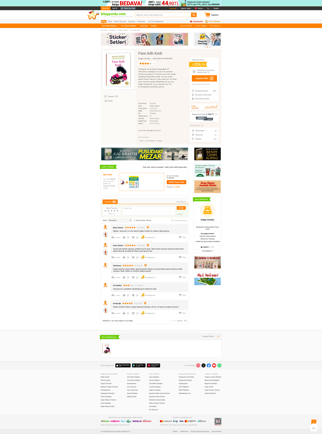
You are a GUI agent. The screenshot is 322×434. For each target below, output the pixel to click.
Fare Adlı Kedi (135, 30)
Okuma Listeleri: (195, 125)
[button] (204, 47)
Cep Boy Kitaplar (155, 387)
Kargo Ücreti (209, 387)
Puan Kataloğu (214, 21)
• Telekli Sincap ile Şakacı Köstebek (207, 241)
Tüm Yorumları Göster (179, 220)
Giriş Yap (105, 8)
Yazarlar (154, 26)
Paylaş (110, 101)
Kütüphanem (183, 383)
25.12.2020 (139, 266)
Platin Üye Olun (129, 8)
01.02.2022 (141, 228)
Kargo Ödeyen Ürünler (108, 400)
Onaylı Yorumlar (106, 383)
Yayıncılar (144, 26)
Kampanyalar (198, 21)
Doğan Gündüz (144, 58)
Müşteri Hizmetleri (211, 383)
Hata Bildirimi (181, 202)
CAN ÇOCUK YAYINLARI (162, 58)
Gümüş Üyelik (105, 380)
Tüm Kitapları (207, 251)
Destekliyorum (105, 390)
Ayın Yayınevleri (132, 390)
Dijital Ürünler (131, 397)
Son (185, 321)
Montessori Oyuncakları (157, 400)
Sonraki (179, 321)
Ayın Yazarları (131, 387)
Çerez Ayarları (216, 431)
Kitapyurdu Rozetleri (108, 393)
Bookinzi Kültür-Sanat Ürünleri (159, 393)
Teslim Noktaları (106, 397)
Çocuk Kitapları (186, 26)
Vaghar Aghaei (123, 30)
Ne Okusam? (215, 26)
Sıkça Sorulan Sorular (212, 390)
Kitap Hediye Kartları (108, 406)
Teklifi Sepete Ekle (177, 182)
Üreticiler (113, 30)
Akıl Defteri (153, 406)
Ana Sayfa (104, 30)
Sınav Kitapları (201, 26)
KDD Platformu (184, 390)
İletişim (175, 431)
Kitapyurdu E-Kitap (185, 380)
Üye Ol (114, 8)
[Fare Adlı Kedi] (107, 348)
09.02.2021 (141, 245)
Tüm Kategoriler (157, 21)
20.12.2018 (138, 303)
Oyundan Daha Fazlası (157, 397)
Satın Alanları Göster (143, 220)
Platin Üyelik (105, 377)
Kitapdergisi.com (184, 393)
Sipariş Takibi (185, 8)
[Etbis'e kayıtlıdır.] (218, 422)
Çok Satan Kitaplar (109, 26)
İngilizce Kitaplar (154, 390)
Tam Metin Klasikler (156, 383)
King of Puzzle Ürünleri (157, 403)
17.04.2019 (139, 285)
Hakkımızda (184, 431)
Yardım (215, 8)
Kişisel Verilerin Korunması (200, 431)
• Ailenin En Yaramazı (207, 239)
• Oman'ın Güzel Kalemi (207, 236)
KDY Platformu (184, 387)
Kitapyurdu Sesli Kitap (186, 377)
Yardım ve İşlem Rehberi (213, 377)
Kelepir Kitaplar (132, 393)
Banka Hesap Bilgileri (212, 380)
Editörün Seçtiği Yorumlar (109, 387)
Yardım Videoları (210, 393)
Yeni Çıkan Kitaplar (128, 26)
